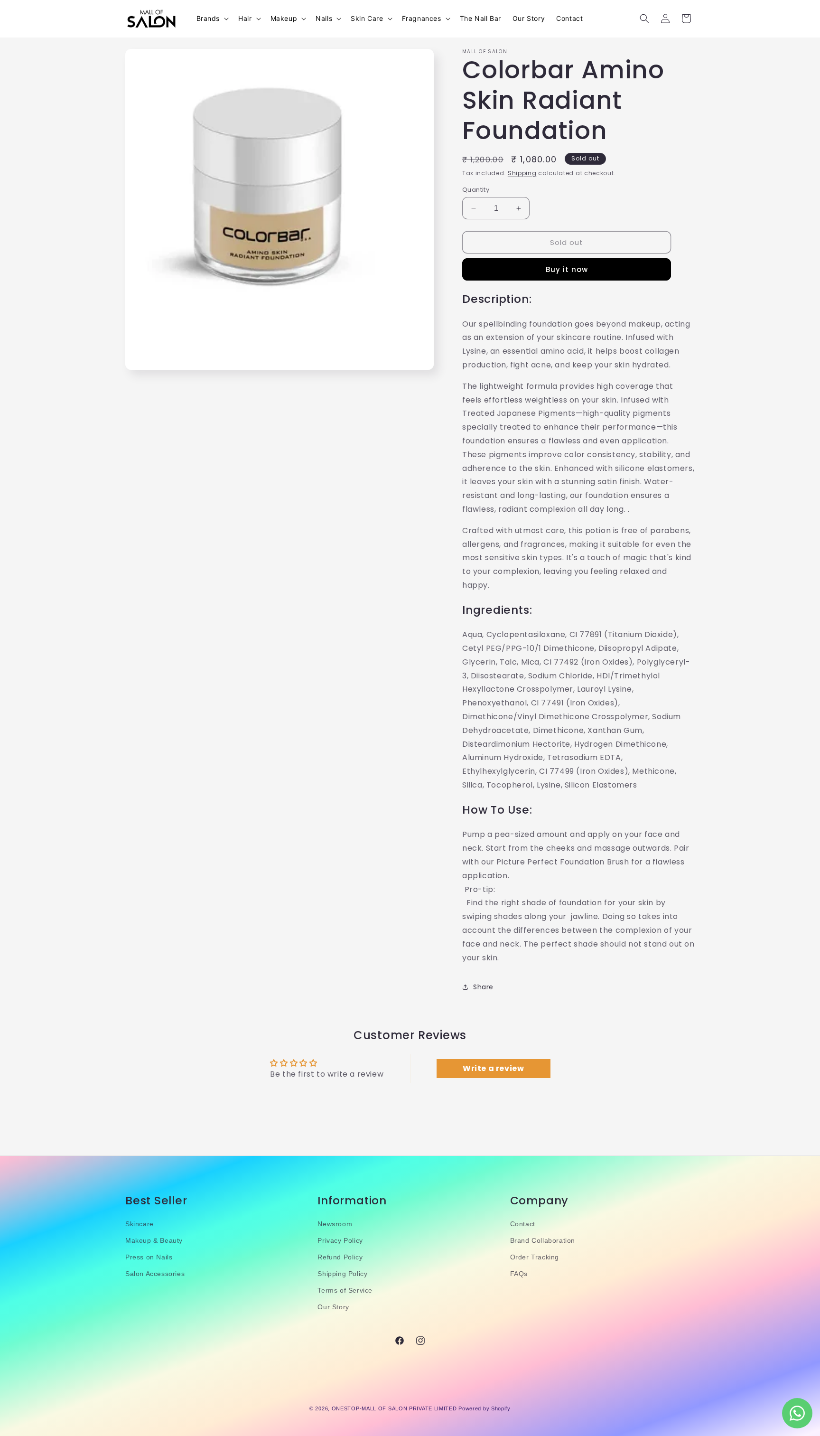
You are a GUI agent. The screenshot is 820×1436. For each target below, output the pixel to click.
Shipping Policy (342, 1273)
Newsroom (334, 1224)
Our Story (333, 1307)
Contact (522, 1224)
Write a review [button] (493, 1068)
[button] (212, 18)
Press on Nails (148, 1257)
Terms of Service (345, 1291)
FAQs (519, 1273)
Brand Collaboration (542, 1240)
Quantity (475, 189)
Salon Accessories (155, 1273)
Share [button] (483, 987)
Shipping (522, 173)
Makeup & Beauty (154, 1240)
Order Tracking (534, 1257)
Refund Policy (340, 1257)
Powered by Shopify (484, 1408)
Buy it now (567, 269)
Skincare (139, 1224)
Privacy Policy (340, 1240)
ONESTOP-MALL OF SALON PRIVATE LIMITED (394, 1408)
